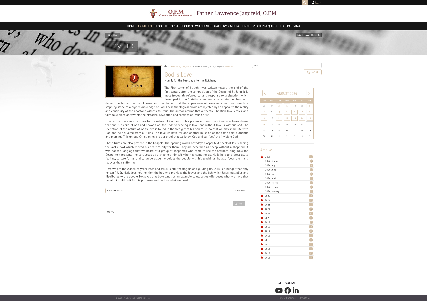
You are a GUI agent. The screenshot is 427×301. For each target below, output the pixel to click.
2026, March (288, 182)
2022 (267, 209)
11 (279, 118)
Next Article (240, 190)
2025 (267, 195)
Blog (158, 26)
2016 (267, 235)
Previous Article (115, 190)
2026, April (288, 178)
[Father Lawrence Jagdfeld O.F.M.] (213, 14)
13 (294, 118)
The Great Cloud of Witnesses (187, 26)
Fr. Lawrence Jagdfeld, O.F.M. (179, 66)
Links (246, 26)
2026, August (288, 161)
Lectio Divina (290, 26)
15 (309, 118)
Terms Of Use (305, 298)
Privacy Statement (287, 298)
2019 (267, 222)
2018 (267, 226)
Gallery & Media (226, 26)
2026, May (288, 174)
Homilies (145, 26)
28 (279, 105)
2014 (267, 244)
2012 (267, 253)
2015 (267, 240)
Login (318, 2)
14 (302, 118)
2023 (267, 204)
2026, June (288, 169)
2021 (267, 213)
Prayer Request (265, 26)
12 (287, 118)
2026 (268, 156)
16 (264, 124)
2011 (267, 257)
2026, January (288, 191)
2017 (267, 231)
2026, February (288, 187)
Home (131, 26)
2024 (267, 200)
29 (287, 105)
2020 (267, 218)
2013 (267, 248)
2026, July (288, 165)
